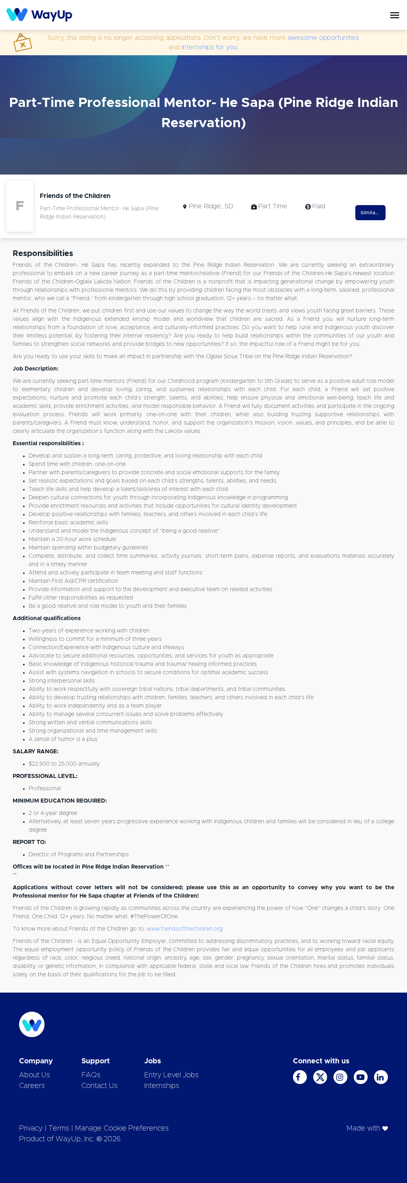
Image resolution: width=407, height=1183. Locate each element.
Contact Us (99, 1086)
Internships (161, 1086)
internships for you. (210, 47)
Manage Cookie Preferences (122, 1128)
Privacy (31, 1128)
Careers (32, 1086)
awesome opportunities (323, 38)
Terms (58, 1128)
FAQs (91, 1075)
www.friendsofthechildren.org (185, 929)
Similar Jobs (373, 212)
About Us (34, 1075)
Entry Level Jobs (171, 1075)
